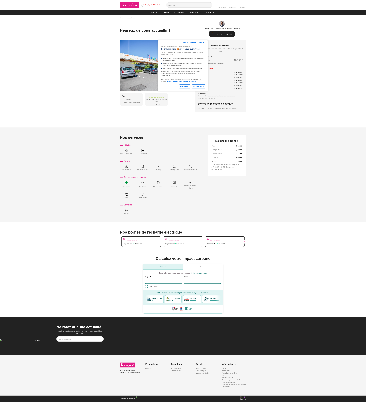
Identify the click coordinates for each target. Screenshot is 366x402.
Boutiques (154, 12)
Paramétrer (184, 86)
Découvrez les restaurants (206, 98)
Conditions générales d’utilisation (233, 380)
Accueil (122, 18)
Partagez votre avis (223, 34)
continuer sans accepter (193, 43)
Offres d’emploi (194, 12)
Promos (166, 12)
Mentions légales (227, 377)
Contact (224, 368)
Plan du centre (232, 7)
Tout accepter (198, 86)
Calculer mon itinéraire (131, 102)
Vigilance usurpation (229, 382)
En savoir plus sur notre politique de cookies (181, 81)
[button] (156, 104)
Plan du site (226, 371)
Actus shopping (179, 12)
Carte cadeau (210, 12)
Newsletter (242, 7)
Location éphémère (202, 373)
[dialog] (183, 65)
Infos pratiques (222, 7)
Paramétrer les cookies (229, 373)
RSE (223, 375)
